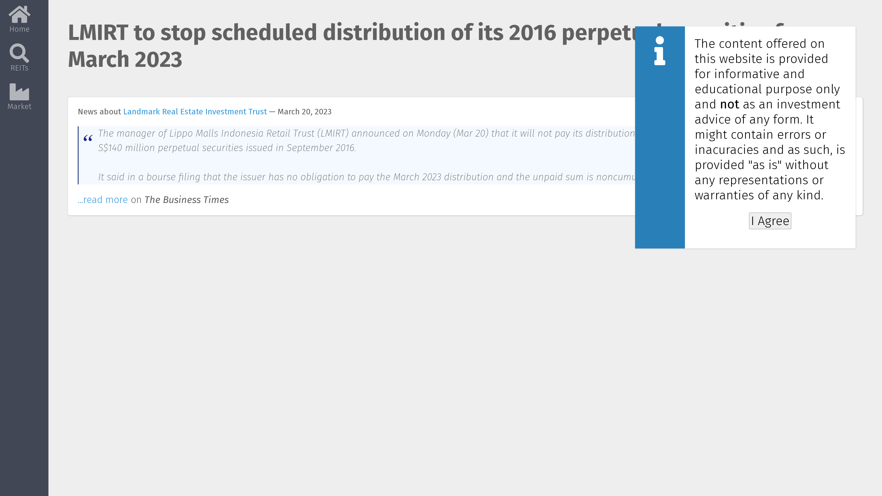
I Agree (770, 220)
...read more (103, 200)
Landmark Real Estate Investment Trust (195, 111)
